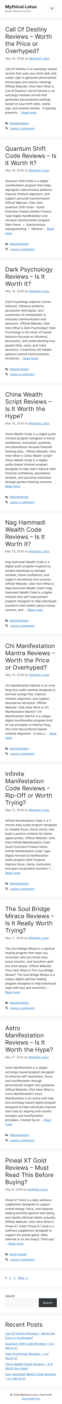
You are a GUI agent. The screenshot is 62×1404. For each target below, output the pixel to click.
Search (10, 1296)
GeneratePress (31, 1398)
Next (23, 1278)
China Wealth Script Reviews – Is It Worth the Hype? (28, 405)
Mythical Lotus (21, 6)
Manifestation (19, 123)
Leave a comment (22, 128)
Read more (29, 112)
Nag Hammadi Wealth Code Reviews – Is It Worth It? (25, 533)
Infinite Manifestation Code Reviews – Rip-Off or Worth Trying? (28, 788)
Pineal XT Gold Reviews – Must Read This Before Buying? (29, 1171)
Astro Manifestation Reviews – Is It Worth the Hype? (29, 1038)
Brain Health (18, 1254)
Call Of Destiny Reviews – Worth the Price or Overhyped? (28, 40)
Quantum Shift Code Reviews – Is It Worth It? (30, 155)
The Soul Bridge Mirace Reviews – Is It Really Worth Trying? (29, 919)
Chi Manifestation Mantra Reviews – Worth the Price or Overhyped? (30, 656)
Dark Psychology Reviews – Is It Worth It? (29, 276)
